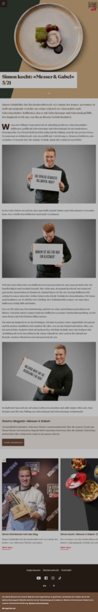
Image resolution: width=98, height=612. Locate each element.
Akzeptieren (9, 608)
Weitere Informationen (38, 603)
